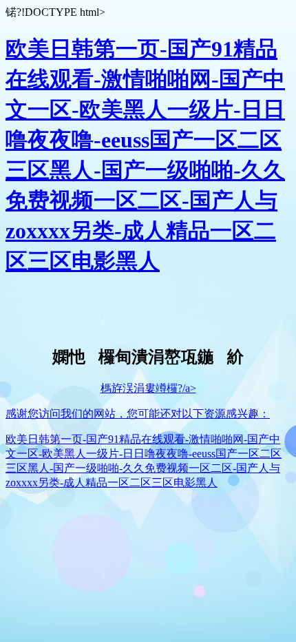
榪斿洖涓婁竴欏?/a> (148, 388)
